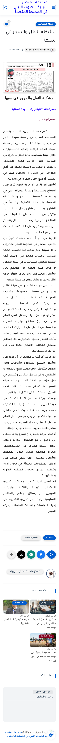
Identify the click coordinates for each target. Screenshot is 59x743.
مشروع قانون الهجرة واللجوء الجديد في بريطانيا (44, 623)
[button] (41, 554)
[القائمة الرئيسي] (53, 7)
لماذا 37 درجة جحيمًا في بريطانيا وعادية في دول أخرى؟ (43, 657)
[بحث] (5, 7)
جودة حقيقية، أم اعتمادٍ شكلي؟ (16, 621)
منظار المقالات (45, 24)
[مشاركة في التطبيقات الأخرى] (11, 554)
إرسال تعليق (43, 692)
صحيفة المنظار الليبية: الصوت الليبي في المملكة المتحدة (31, 7)
